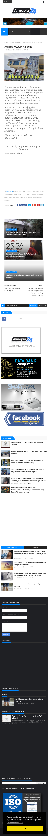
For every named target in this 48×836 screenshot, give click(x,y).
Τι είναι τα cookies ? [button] (15, 823)
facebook (42, 305)
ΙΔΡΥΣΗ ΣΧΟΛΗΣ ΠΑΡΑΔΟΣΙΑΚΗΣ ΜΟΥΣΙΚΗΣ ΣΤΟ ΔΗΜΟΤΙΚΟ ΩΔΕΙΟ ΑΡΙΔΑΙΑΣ (23, 234)
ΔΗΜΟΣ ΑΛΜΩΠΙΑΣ (15, 42)
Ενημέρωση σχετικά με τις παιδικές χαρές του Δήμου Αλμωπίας (24, 276)
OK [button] (25, 828)
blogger (33, 305)
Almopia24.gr (9, 191)
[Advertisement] (24, 519)
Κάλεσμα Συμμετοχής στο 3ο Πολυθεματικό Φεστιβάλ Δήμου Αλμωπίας (21, 255)
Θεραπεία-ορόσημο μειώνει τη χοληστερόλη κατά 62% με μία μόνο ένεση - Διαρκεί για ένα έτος (30, 553)
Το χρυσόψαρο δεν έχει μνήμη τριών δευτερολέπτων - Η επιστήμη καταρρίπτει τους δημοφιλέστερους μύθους (27, 490)
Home (6, 42)
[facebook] (43, 2)
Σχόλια (35, 547)
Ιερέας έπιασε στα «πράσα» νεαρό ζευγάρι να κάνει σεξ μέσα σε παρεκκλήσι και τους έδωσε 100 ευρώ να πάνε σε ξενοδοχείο (28, 481)
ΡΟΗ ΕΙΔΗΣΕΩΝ (12, 547)
